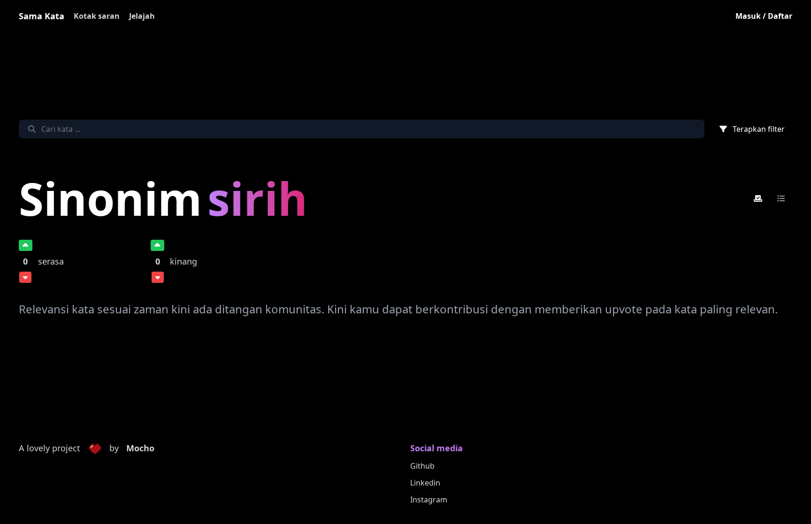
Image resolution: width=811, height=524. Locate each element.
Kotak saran (97, 16)
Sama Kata (41, 16)
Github (422, 466)
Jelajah (142, 16)
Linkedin (425, 483)
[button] (94, 448)
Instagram (428, 499)
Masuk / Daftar (763, 16)
